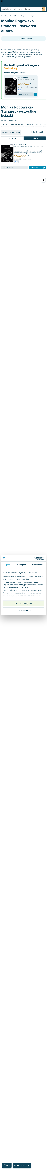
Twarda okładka (17, 124)
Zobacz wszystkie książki (15, 73)
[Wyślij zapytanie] (43, 9)
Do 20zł (5, 124)
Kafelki (13, 138)
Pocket (38, 124)
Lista (35, 138)
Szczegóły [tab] (21, 565)
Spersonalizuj (22, 610)
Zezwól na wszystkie (23, 603)
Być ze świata (23, 77)
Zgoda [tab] (7, 565)
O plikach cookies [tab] (37, 565)
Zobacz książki (25, 39)
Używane (29, 124)
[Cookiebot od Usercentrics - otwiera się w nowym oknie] (34, 558)
